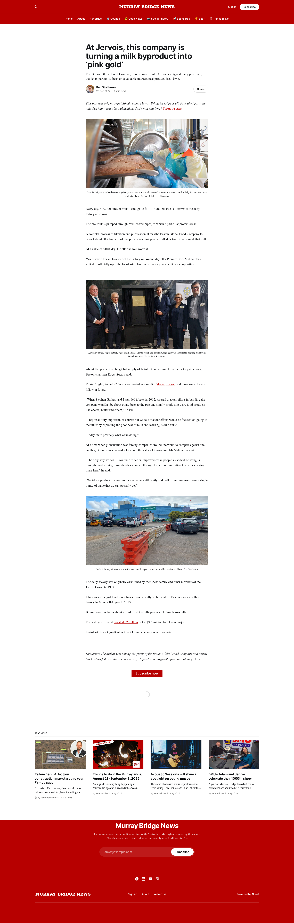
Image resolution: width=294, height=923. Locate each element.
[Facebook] (136, 879)
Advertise (96, 18)
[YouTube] (150, 879)
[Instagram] (157, 879)
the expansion (166, 384)
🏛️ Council (113, 18)
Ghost (255, 894)
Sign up (132, 894)
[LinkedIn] (143, 879)
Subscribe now (147, 673)
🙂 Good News (133, 18)
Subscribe (249, 7)
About (81, 18)
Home (69, 18)
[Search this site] (36, 7)
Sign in (232, 6)
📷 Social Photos (157, 18)
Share (201, 89)
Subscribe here (172, 108)
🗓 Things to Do (219, 18)
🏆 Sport (200, 18)
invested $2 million (126, 622)
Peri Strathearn (106, 87)
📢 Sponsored (181, 18)
